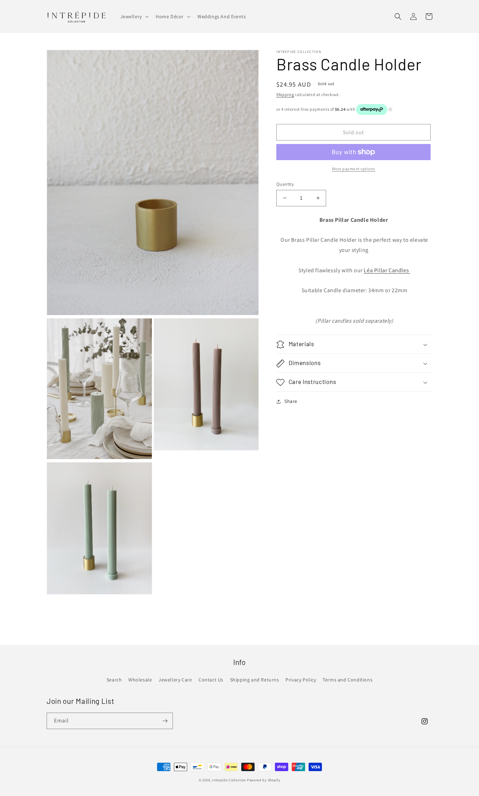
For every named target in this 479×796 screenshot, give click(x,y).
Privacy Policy (300, 680)
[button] (133, 16)
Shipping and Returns (254, 680)
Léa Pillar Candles (387, 270)
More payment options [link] (353, 168)
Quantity (285, 184)
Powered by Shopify (264, 780)
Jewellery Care (175, 680)
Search (114, 680)
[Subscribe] (165, 721)
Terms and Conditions (347, 680)
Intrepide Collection (229, 780)
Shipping (285, 94)
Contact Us (210, 680)
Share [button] (290, 401)
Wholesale (140, 680)
